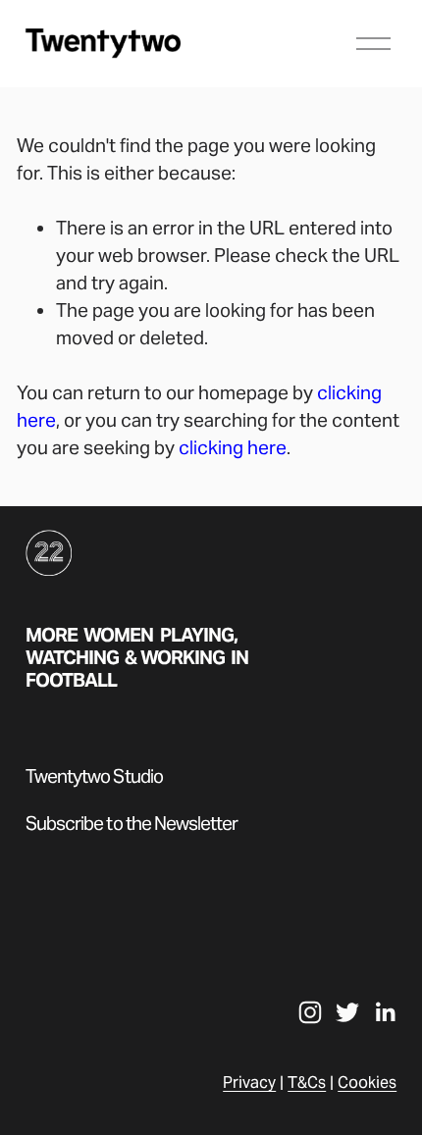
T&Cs (307, 1082)
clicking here (233, 447)
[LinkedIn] (384, 1012)
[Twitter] (347, 1012)
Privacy (249, 1082)
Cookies (367, 1082)
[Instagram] (310, 1012)
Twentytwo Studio (94, 776)
